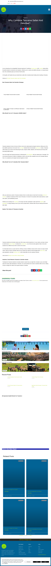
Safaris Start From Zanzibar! (7, 362)
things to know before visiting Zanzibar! (16, 255)
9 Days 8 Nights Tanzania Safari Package (34, 94)
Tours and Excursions (35, 280)
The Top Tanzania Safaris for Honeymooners (15, 385)
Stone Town (42, 250)
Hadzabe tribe (24, 243)
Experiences (25, 17)
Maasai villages (12, 243)
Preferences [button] (6, 563)
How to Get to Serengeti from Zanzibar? (11, 489)
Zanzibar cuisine (17, 252)
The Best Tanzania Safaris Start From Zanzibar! (16, 78)
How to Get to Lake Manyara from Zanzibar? (35, 529)
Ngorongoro (38, 147)
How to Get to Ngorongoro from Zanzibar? (35, 491)
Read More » (9, 378)
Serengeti (22, 147)
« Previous (21, 535)
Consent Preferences (42, 554)
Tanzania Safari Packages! (6, 351)
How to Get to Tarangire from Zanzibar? (11, 528)
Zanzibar (41, 68)
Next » (31, 535)
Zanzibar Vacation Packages (7, 340)
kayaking (42, 201)
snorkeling (16, 201)
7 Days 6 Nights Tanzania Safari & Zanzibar (11, 94)
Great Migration (29, 154)
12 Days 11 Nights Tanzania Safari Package (34, 108)
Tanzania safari (34, 68)
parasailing (4, 203)
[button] (49, 9)
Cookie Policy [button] (5, 562)
